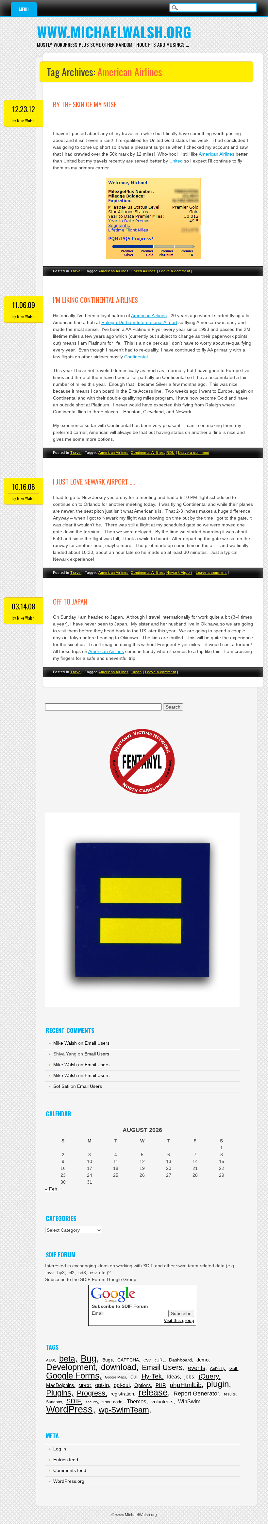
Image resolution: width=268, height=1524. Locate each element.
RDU (170, 452)
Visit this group (179, 1320)
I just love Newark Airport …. (94, 481)
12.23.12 (23, 109)
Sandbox (54, 1402)
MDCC (85, 1385)
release (153, 1392)
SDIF (73, 1401)
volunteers (162, 1401)
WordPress (69, 1409)
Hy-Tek (152, 1376)
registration (122, 1393)
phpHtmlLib (186, 1384)
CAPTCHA (128, 1360)
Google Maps (115, 1377)
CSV (146, 1360)
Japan (136, 672)
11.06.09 (23, 305)
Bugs (107, 1360)
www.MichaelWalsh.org (114, 32)
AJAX (50, 1360)
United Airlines (143, 271)
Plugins (58, 1392)
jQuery (209, 1376)
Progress (91, 1393)
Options (142, 1385)
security (92, 1402)
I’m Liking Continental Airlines (95, 300)
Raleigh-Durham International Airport (139, 322)
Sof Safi (61, 1086)
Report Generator (196, 1393)
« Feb (51, 1188)
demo (202, 1359)
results (230, 1394)
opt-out (122, 1385)
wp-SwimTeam (124, 1409)
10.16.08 (23, 486)
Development (70, 1367)
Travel (75, 271)
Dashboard (180, 1360)
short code (112, 1401)
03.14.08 (23, 606)
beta (67, 1358)
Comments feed (69, 1470)
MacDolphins (60, 1385)
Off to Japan (70, 601)
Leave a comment (174, 271)
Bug (88, 1358)
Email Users (97, 1043)
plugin (218, 1384)
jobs (189, 1376)
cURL (160, 1360)
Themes (136, 1401)
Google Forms (72, 1375)
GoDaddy (217, 1369)
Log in (59, 1448)
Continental (136, 356)
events (196, 1367)
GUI (133, 1377)
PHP (160, 1385)
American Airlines (216, 154)
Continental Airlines (147, 452)
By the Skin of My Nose (84, 104)
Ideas (173, 1376)
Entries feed (65, 1459)
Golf (233, 1368)
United (176, 160)
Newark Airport (179, 572)
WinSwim (189, 1401)
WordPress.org (68, 1481)
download (118, 1367)
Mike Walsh (26, 120)
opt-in (102, 1385)
